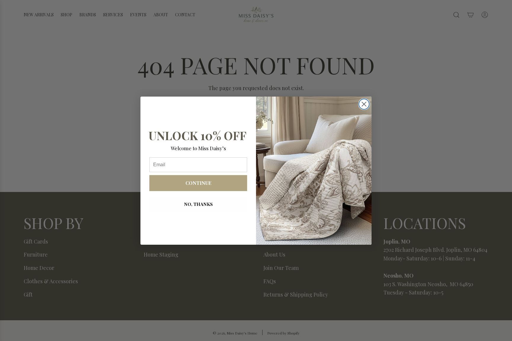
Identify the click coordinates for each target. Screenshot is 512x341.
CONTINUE (198, 183)
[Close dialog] (364, 104)
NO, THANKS (198, 204)
